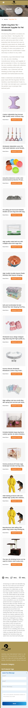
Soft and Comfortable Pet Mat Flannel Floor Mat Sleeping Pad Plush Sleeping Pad (14, 307)
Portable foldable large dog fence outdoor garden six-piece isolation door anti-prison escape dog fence (14, 434)
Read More (5, 119)
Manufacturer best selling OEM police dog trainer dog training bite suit (14, 529)
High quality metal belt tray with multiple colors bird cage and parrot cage (13, 243)
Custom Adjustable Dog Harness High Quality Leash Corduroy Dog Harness (13, 116)
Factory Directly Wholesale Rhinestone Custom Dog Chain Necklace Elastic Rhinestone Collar (13, 370)
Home (6, 19)
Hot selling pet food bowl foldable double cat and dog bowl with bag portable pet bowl (13, 212)
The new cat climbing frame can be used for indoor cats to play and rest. (14, 561)
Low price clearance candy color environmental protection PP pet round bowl (13, 180)
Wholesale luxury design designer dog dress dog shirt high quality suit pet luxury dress (14, 339)
